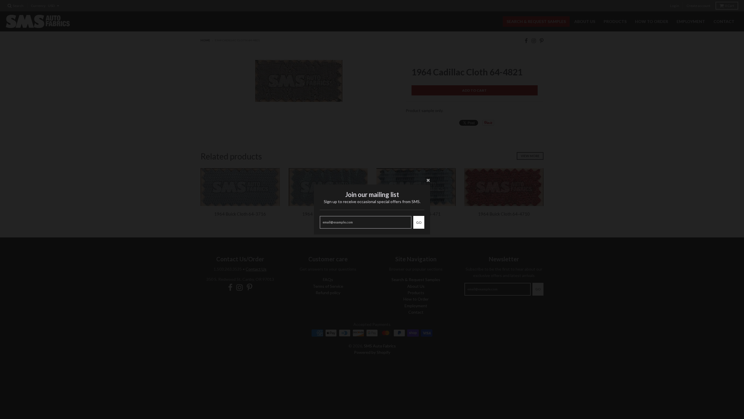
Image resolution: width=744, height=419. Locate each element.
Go (418, 222)
